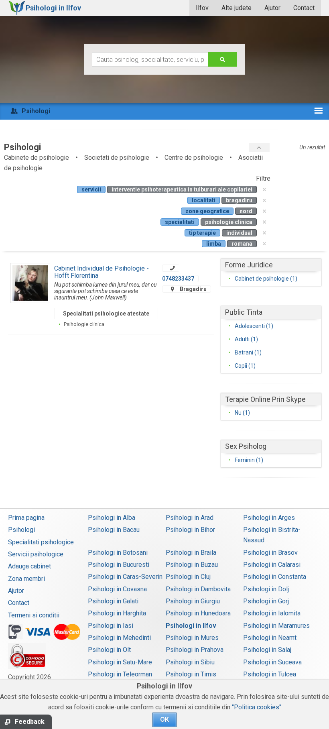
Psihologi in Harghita (117, 613)
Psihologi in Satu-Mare (120, 662)
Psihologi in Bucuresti (118, 564)
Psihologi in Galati (113, 601)
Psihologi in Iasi (110, 625)
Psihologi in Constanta (274, 576)
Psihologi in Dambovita (198, 589)
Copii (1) (245, 365)
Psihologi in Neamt (270, 637)
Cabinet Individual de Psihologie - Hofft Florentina (101, 272)
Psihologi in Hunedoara (198, 613)
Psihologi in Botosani (118, 552)
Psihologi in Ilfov (191, 625)
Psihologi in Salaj (267, 650)
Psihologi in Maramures (276, 625)
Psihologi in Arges (269, 517)
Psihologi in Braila (191, 552)
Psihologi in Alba (111, 517)
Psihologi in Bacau (114, 530)
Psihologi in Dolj (266, 589)
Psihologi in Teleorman (120, 674)
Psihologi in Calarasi (272, 564)
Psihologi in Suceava (272, 662)
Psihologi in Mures (192, 637)
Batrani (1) (248, 352)
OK (164, 719)
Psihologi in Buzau (192, 564)
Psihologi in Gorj (266, 601)
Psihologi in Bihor (190, 530)
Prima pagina (26, 517)
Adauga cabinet (29, 566)
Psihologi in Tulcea (269, 674)
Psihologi (21, 530)
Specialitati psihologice (41, 542)
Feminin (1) (249, 460)
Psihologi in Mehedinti (119, 637)
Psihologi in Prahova (194, 650)
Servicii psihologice (35, 554)
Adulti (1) (246, 339)
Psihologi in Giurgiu (193, 601)
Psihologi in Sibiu (190, 662)
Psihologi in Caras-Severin (125, 576)
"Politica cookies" (256, 707)
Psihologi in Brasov (270, 552)
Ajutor (272, 8)
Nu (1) (242, 412)
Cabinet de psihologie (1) (266, 278)
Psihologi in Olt (109, 650)
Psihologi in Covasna (117, 589)
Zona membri (26, 578)
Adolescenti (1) (254, 326)
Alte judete (236, 8)
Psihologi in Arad (189, 517)
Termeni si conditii (33, 615)
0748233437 (178, 278)
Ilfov (202, 8)
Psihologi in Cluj (188, 576)
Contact (304, 8)
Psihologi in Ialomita (272, 613)
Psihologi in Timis (191, 674)
